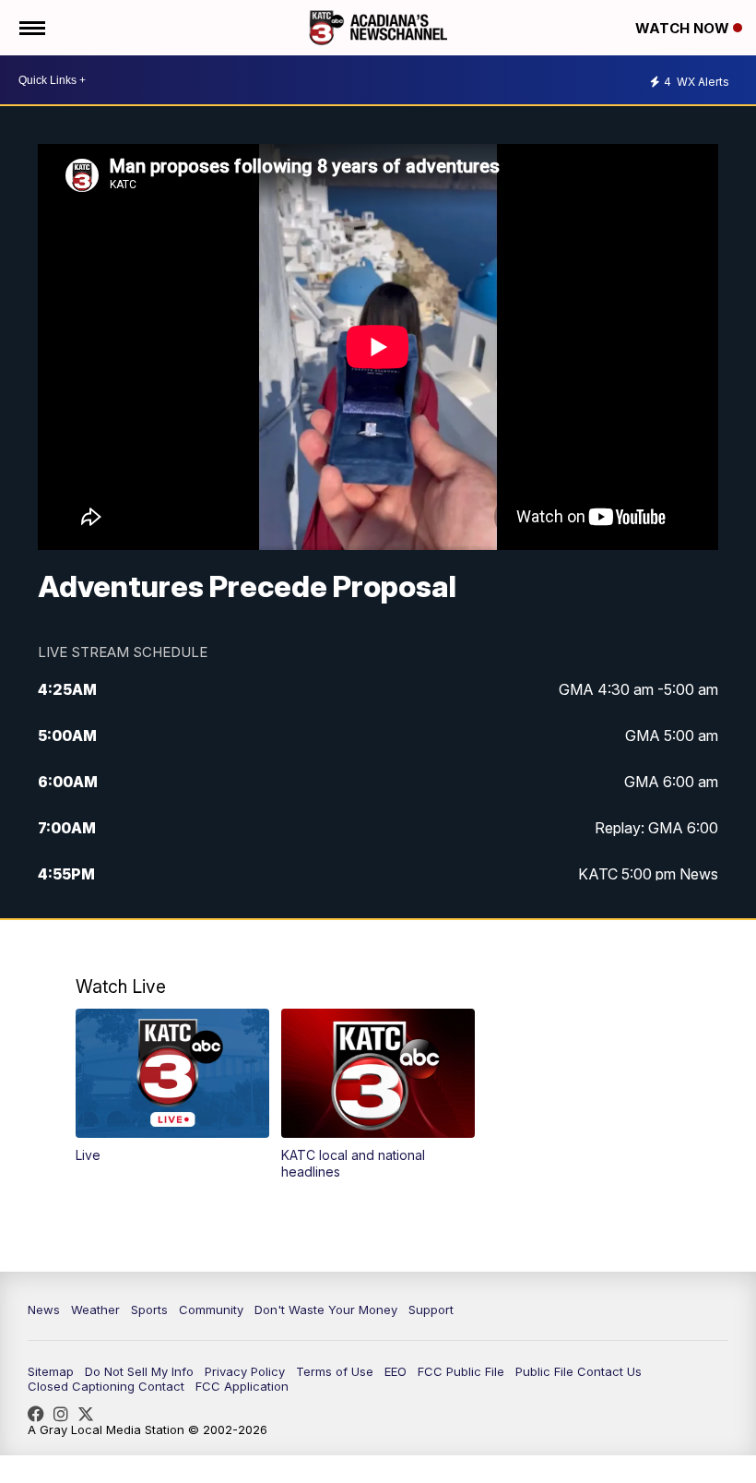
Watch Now (684, 28)
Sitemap (51, 1371)
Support (431, 1309)
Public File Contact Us (578, 1371)
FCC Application (242, 1386)
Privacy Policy (245, 1371)
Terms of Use (334, 1371)
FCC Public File (461, 1371)
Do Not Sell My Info (139, 1371)
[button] (172, 1086)
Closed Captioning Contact (106, 1386)
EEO (395, 1371)
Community (211, 1309)
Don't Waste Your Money (325, 1309)
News (44, 1309)
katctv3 (40, 1413)
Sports (149, 1309)
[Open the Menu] (31, 27)
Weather (95, 1309)
